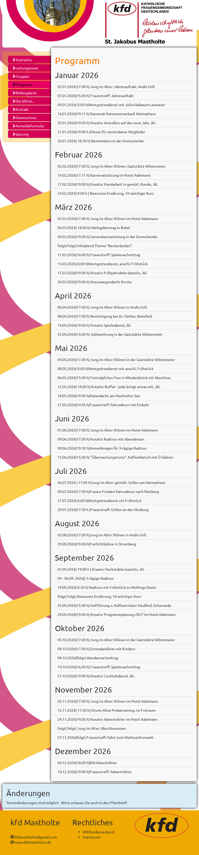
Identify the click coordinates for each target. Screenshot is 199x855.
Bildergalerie (26, 92)
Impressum (92, 837)
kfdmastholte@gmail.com (35, 837)
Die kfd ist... (25, 101)
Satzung (22, 134)
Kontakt (22, 109)
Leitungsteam (27, 68)
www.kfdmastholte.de (32, 842)
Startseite (24, 59)
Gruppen (23, 76)
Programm (24, 84)
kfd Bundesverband (98, 831)
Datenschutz (26, 117)
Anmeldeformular (30, 125)
